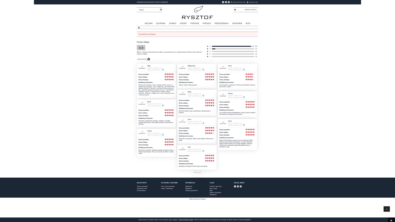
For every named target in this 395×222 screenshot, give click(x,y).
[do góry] (387, 209)
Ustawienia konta (142, 188)
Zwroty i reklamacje (167, 188)
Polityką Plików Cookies (186, 219)
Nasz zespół (213, 188)
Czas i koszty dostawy (168, 186)
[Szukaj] (161, 9)
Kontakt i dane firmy (216, 186)
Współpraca (213, 194)
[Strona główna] (197, 12)
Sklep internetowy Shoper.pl (197, 199)
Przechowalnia (141, 190)
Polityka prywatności (191, 190)
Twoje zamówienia (142, 186)
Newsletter (188, 188)
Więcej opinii (197, 172)
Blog (211, 190)
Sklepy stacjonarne (215, 192)
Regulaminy (188, 186)
